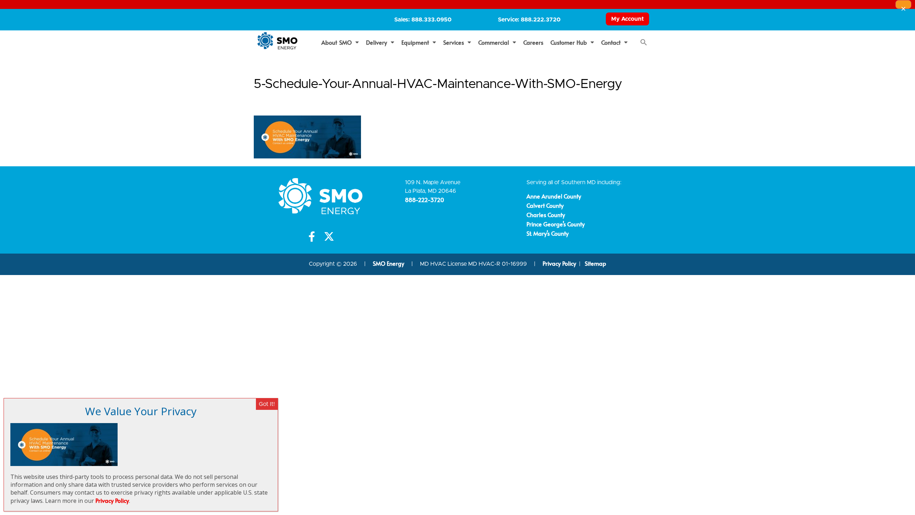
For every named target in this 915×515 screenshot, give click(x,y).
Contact (610, 42)
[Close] (903, 4)
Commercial (493, 42)
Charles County (545, 215)
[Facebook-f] (312, 236)
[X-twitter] (329, 236)
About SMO (336, 42)
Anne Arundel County (553, 196)
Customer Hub (568, 42)
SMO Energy (389, 263)
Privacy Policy (559, 263)
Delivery (376, 42)
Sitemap (595, 263)
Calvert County (545, 205)
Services (453, 42)
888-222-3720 (424, 199)
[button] (643, 42)
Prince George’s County (555, 224)
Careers (533, 42)
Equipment (415, 42)
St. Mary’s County (547, 233)
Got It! (267, 404)
